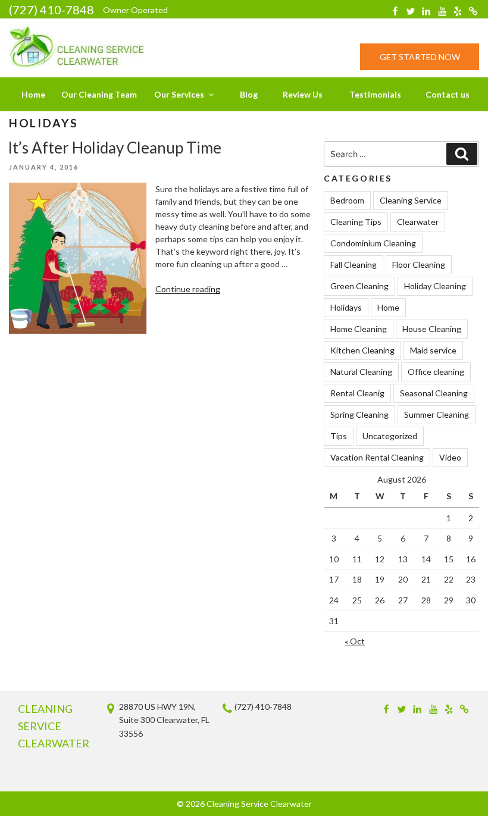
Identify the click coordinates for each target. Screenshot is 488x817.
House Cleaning (431, 329)
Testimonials (375, 94)
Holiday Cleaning (435, 286)
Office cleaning (436, 372)
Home (33, 94)
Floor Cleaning (418, 264)
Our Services (179, 94)
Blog (249, 94)
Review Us (303, 94)
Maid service (433, 350)
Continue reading (187, 289)
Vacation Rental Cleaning (377, 457)
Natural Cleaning (361, 372)
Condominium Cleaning (373, 243)
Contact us (448, 94)
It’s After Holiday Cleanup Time (114, 147)
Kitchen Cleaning (362, 350)
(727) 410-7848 (51, 9)
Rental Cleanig (357, 393)
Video (450, 457)
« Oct (355, 641)
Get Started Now (420, 57)
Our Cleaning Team (99, 94)
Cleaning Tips (355, 222)
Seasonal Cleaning (434, 393)
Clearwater (418, 222)
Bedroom (347, 200)
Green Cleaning (359, 286)
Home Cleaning (358, 329)
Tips (338, 436)
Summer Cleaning (436, 414)
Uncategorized (389, 436)
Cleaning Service (411, 200)
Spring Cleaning (359, 414)
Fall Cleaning (353, 264)
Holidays (346, 307)
